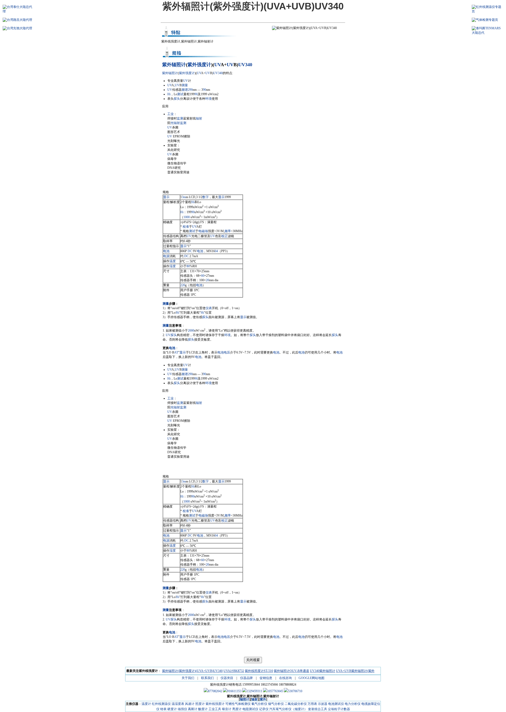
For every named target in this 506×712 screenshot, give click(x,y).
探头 (177, 99)
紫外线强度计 (215, 704)
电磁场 (203, 231)
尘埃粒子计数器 (339, 709)
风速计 (189, 704)
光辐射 (175, 123)
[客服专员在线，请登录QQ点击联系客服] (213, 691)
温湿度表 (178, 704)
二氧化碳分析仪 (296, 704)
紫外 (167, 64)
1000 (186, 217)
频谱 (185, 90)
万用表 (312, 704)
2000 (191, 330)
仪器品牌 (246, 678)
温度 (172, 261)
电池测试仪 (336, 704)
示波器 (322, 704)
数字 (205, 197)
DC (190, 251)
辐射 (199, 118)
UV (217, 64)
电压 (227, 352)
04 (216, 251)
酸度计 (203, 709)
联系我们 (207, 678)
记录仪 (264, 709)
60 (202, 276)
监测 (180, 118)
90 (204, 90)
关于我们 (188, 678)
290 (190, 90)
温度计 (146, 704)
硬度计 (172, 709)
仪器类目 (227, 678)
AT (176, 352)
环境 (208, 99)
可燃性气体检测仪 (238, 704)
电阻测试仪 (250, 709)
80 (188, 266)
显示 (166, 197)
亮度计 (237, 709)
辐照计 (179, 64)
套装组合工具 (317, 709)
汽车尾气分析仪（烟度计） (288, 709)
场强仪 (182, 709)
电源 (166, 256)
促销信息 (266, 678)
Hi (169, 94)
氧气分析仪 (259, 704)
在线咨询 (285, 678)
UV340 (245, 64)
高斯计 (192, 709)
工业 (170, 114)
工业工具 (214, 709)
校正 (224, 236)
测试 (180, 94)
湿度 (172, 266)
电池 (166, 251)
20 (207, 280)
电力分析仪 (353, 704)
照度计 (200, 704)
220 (182, 285)
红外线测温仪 (161, 704)
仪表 (209, 308)
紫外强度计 (199, 64)
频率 (228, 231)
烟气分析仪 (276, 704)
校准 (186, 226)
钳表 (163, 709)
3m (184, 197)
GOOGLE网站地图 (311, 678)
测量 (185, 85)
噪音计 (226, 709)
